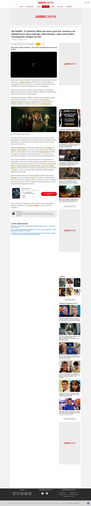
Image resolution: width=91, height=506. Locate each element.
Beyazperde (73, 494)
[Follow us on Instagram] (22, 493)
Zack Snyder (47, 102)
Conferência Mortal (24, 82)
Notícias (45, 6)
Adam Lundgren (21, 149)
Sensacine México (67, 496)
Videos (38, 6)
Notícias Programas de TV (69, 418)
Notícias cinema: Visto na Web (34, 26)
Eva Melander (31, 193)
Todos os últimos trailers (70, 299)
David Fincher (45, 99)
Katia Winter (47, 147)
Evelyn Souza (18, 211)
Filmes (21, 6)
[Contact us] (30, 493)
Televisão (60, 6)
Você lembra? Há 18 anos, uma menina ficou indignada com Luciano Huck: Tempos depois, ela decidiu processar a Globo (69, 394)
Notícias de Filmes (24, 26)
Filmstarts (72, 492)
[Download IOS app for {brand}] (43, 493)
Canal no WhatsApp (34, 205)
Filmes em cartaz (17, 26)
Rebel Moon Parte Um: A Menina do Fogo (29, 102)
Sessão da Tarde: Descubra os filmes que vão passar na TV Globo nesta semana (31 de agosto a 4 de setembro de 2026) (69, 357)
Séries (52, 6)
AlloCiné (61, 492)
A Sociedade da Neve (45, 104)
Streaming (69, 6)
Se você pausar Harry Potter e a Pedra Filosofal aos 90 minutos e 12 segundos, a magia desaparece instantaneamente (69, 145)
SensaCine (61, 494)
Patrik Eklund (21, 147)
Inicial (12, 26)
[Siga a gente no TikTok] (26, 493)
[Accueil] (45, 2)
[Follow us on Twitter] (18, 493)
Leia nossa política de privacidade (72, 503)
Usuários (23, 195)
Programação (30, 6)
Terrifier (33, 177)
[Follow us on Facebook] (14, 493)
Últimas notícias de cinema (69, 206)
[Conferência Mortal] (16, 193)
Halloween (14, 177)
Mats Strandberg (44, 152)
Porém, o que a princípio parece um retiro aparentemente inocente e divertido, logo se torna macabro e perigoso (33, 166)
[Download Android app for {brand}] (48, 493)
